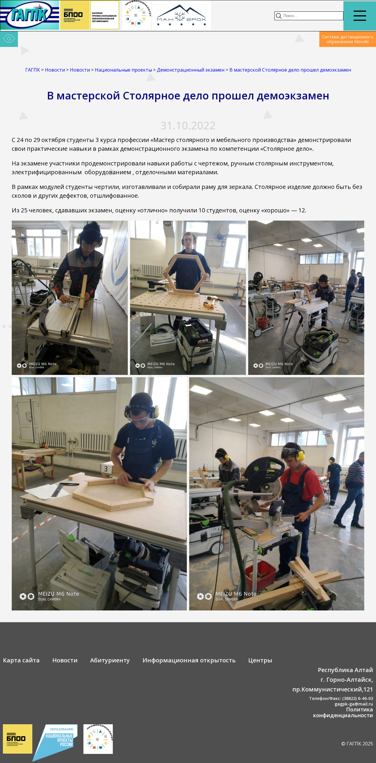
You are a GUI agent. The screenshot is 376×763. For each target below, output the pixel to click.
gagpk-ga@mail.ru (354, 704)
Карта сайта (21, 660)
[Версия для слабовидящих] (9, 39)
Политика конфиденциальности (343, 712)
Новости (65, 660)
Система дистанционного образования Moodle (347, 39)
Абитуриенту (110, 660)
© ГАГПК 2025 (357, 743)
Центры (260, 660)
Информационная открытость (189, 660)
